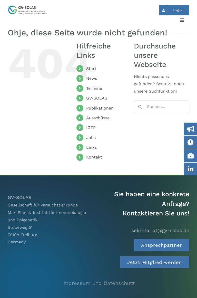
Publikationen (100, 108)
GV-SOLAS (96, 98)
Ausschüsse (98, 117)
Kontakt (94, 157)
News (91, 78)
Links (91, 147)
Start (91, 68)
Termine (94, 88)
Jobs (91, 137)
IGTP (91, 127)
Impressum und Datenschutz (98, 283)
